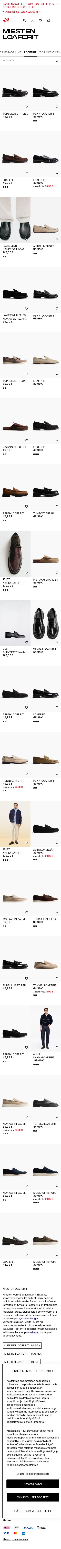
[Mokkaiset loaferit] (15, 290)
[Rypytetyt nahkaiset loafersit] (15, 623)
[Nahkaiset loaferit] (15, 220)
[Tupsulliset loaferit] (15, 355)
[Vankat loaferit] (45, 623)
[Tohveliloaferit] (45, 959)
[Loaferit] (15, 154)
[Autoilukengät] (45, 220)
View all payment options (15, 1539)
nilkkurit (34, 1332)
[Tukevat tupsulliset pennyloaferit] (45, 487)
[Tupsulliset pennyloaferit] (15, 88)
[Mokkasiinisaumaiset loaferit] (15, 893)
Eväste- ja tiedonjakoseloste (32, 1473)
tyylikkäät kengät (28, 1318)
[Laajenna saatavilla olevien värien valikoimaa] (35, 121)
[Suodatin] (56, 61)
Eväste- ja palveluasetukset (32, 1511)
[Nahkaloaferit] (15, 554)
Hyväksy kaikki (33, 1483)
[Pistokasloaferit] (15, 421)
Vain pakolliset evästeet (33, 1497)
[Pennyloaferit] (45, 88)
